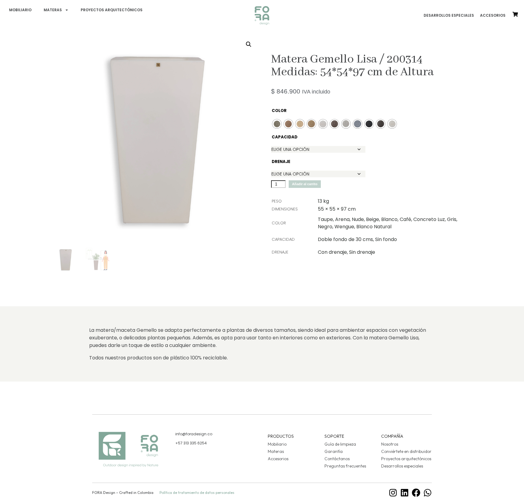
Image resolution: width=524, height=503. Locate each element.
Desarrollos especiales (449, 15)
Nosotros (389, 444)
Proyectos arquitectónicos (112, 9)
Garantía (333, 451)
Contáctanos (337, 458)
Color (279, 111)
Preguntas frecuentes (345, 466)
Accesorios (493, 15)
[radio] (276, 123)
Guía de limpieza (340, 444)
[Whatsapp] (427, 492)
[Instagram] (393, 492)
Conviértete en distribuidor (406, 451)
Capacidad (279, 137)
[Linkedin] (404, 492)
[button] (248, 44)
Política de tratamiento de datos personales (197, 492)
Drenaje (279, 162)
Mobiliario (20, 9)
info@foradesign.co (193, 434)
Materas (53, 9)
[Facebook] (416, 492)
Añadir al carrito (304, 184)
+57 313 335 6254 (191, 443)
